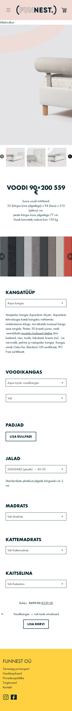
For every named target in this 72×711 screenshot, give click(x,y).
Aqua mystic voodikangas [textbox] (23, 383)
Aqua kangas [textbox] (15, 303)
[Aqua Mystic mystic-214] (12, 256)
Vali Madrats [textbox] (15, 516)
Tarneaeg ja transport (16, 669)
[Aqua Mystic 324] (60, 256)
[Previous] (2, 156)
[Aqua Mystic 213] (20, 256)
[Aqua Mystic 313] (52, 256)
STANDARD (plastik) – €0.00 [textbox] (26, 469)
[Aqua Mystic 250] (28, 256)
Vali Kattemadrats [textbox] (18, 550)
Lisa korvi (36, 624)
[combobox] (36, 303)
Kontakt (7, 687)
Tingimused (10, 683)
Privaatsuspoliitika (13, 678)
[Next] (70, 156)
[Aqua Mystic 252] (36, 256)
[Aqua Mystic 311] (44, 256)
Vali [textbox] (10, 398)
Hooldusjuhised (12, 673)
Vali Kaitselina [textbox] (15, 584)
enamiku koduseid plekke (36, 333)
